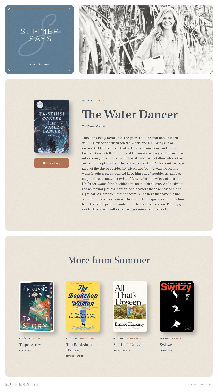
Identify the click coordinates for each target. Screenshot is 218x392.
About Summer (39, 64)
